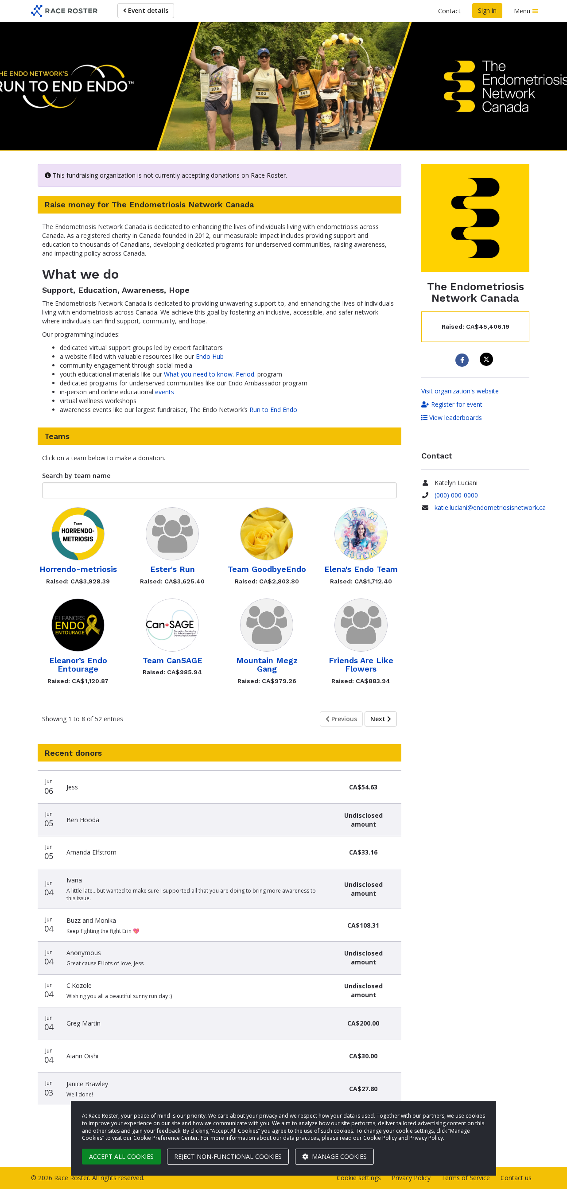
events (164, 392)
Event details (147, 10)
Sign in (487, 10)
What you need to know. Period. (210, 374)
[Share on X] (487, 359)
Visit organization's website (460, 391)
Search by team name (76, 475)
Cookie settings (359, 1177)
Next (378, 719)
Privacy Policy (411, 1177)
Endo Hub (210, 356)
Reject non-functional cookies (228, 1156)
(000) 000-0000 (456, 495)
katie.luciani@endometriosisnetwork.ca (490, 507)
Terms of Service (465, 1177)
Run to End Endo (273, 409)
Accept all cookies (121, 1156)
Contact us (516, 1177)
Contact (449, 11)
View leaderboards (454, 417)
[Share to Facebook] (463, 360)
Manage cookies (338, 1156)
